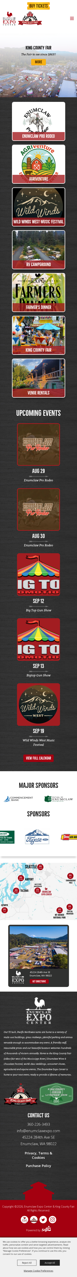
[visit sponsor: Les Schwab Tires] (30, 837)
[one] (21, 1094)
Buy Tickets (38, 6)
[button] (26, 78)
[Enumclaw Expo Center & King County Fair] (9, 18)
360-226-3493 (38, 1124)
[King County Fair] (30, 18)
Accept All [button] (50, 1262)
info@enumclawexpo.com (38, 1130)
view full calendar (38, 758)
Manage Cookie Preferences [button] (38, 1270)
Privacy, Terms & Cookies (38, 1155)
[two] (56, 1094)
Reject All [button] (27, 1262)
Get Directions (39, 981)
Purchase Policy (38, 1165)
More (38, 62)
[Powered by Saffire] (46, 1229)
